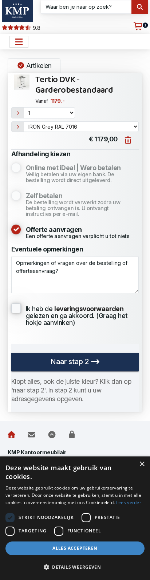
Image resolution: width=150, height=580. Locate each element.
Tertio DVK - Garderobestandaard (74, 85)
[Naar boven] (52, 435)
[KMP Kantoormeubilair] (17, 11)
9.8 (35, 28)
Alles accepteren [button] (74, 548)
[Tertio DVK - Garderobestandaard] (21, 82)
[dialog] (75, 518)
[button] (75, 567)
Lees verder (128, 502)
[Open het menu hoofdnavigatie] (18, 42)
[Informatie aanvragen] (31, 435)
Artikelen (38, 65)
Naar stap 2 (70, 361)
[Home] (11, 435)
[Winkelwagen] (138, 26)
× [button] (142, 464)
